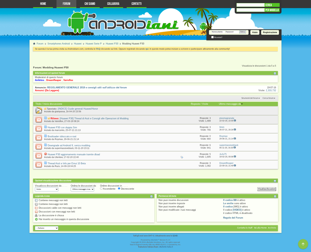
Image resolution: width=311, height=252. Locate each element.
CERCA (268, 5)
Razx (57, 166)
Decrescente (127, 188)
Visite (205, 104)
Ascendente (108, 188)
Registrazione (270, 32)
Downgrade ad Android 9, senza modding (69, 145)
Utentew (59, 157)
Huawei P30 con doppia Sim (62, 127)
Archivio (272, 228)
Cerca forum (268, 98)
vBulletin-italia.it (166, 247)
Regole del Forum (233, 217)
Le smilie (228, 203)
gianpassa (60, 111)
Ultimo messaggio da (230, 104)
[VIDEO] (237, 209)
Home (43, 4)
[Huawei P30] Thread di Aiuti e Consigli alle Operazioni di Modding (94, 118)
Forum (66, 4)
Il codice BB (230, 200)
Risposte (195, 104)
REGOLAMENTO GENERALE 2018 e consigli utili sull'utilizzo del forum (87, 87)
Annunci (39, 90)
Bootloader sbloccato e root (62, 136)
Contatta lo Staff (245, 228)
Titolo (38, 104)
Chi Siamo (90, 4)
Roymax (59, 139)
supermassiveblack (64, 148)
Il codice (228, 206)
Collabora (113, 4)
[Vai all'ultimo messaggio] (235, 121)
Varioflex (59, 121)
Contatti (137, 4)
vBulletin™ (155, 240)
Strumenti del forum (249, 98)
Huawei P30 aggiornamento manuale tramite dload (74, 154)
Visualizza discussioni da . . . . (51, 185)
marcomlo (59, 130)
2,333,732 (271, 90)
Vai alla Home (260, 228)
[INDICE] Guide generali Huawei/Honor (78, 108)
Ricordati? (218, 37)
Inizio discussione (52, 104)
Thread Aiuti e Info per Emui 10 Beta (67, 163)
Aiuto (255, 32)
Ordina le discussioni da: (83, 185)
